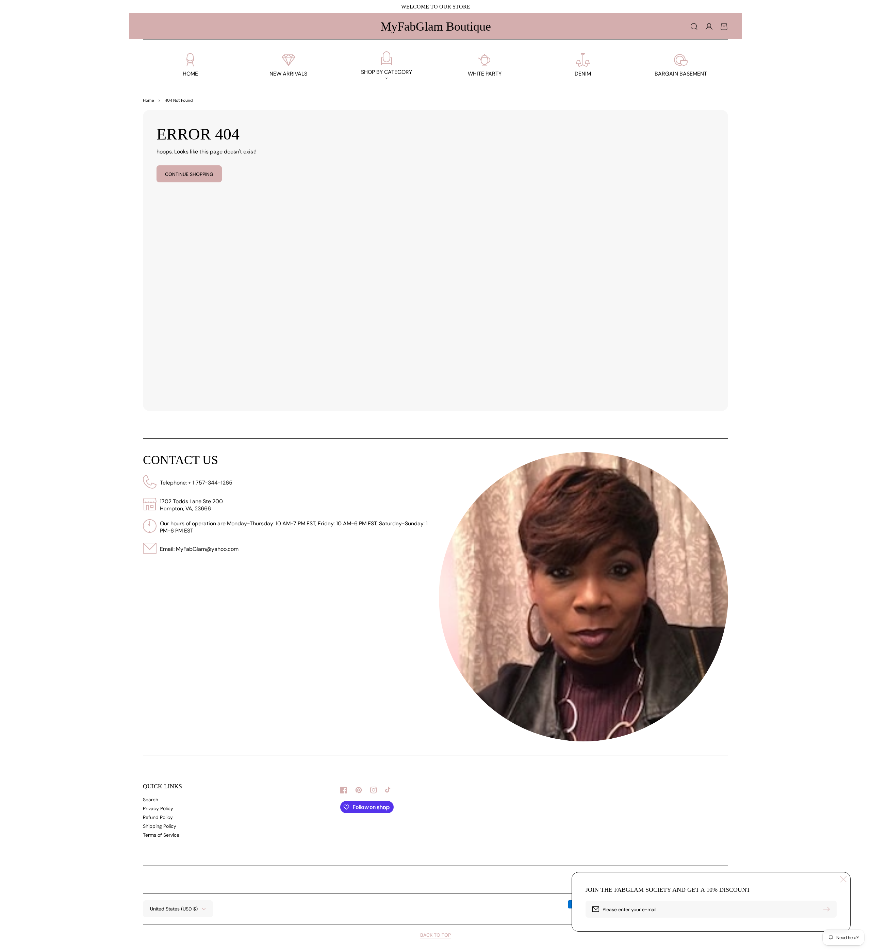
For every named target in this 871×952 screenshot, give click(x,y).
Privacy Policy (158, 808)
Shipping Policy (159, 826)
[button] (694, 26)
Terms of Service (161, 835)
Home (148, 100)
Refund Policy (158, 817)
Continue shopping (189, 174)
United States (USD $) (174, 909)
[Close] (843, 879)
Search (150, 800)
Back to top (435, 935)
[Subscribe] (828, 909)
